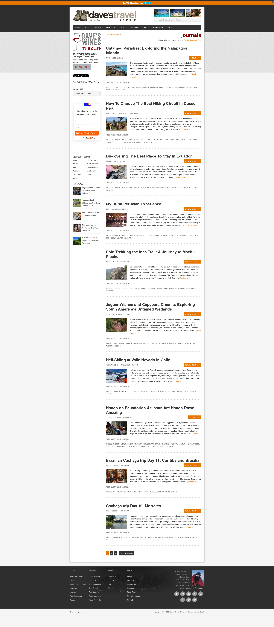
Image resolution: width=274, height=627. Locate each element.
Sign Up (147, 3)
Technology (111, 238)
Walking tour (111, 90)
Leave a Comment (192, 113)
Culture (142, 140)
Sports (109, 394)
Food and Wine (157, 188)
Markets (185, 140)
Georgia (141, 391)
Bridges (155, 343)
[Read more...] (189, 129)
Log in (202, 612)
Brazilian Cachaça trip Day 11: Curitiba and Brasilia (152, 460)
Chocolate (137, 188)
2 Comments (194, 417)
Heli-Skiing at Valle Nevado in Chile (138, 359)
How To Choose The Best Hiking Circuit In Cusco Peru (151, 105)
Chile (135, 391)
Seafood (109, 446)
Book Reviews (94, 576)
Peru (116, 142)
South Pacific (92, 171)
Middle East (91, 160)
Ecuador (154, 87)
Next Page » (129, 553)
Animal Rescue (119, 87)
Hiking (149, 140)
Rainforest (124, 142)
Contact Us (131, 584)
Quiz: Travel (93, 588)
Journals (73, 592)
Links (110, 584)
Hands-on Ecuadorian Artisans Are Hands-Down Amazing (150, 410)
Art (128, 444)
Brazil (148, 343)
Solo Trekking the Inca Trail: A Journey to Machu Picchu (150, 254)
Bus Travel (134, 444)
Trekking (146, 142)
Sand (189, 87)
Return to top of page (77, 612)
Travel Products (95, 600)
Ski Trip (179, 391)
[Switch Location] (95, 124)
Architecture (132, 140)
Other (89, 174)
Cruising (145, 87)
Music (186, 444)
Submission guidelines (192, 40)
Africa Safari (118, 343)
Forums (111, 580)
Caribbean (77, 174)
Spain (196, 235)
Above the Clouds (76, 576)
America (116, 140)
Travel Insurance (95, 596)
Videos (72, 600)
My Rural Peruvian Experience (133, 204)
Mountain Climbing (177, 288)
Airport (116, 492)
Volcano (194, 188)
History (156, 140)
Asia (74, 167)
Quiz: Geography (95, 584)
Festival (174, 444)
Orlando (160, 492)
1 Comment (195, 58)
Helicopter (150, 391)
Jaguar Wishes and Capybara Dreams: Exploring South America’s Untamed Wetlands (150, 307)
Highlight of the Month (78, 584)
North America (162, 391)
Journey (152, 288)
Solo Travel (191, 288)
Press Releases (76, 596)
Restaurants (185, 537)
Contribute (112, 576)
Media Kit (130, 600)
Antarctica (130, 87)
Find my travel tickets (87, 133)
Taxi (147, 446)
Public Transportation (183, 235)
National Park (172, 87)
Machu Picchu (175, 140)
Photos (110, 588)
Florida (178, 343)
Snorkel (195, 87)
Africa (75, 160)
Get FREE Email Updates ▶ (86, 82)
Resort (172, 391)
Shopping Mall (120, 446)
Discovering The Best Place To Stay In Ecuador (149, 156)
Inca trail (164, 140)
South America (123, 82)
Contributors (131, 588)
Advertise (130, 580)
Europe (75, 178)
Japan (181, 444)
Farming (156, 235)
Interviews (73, 588)
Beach (138, 87)
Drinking (122, 288)
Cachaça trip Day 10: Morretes (133, 505)
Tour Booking (94, 592)
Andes (123, 140)
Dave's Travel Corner (105, 16)
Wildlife (121, 90)
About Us (130, 576)
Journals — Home (81, 156)
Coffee (143, 444)
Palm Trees (194, 444)
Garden (168, 188)
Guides (72, 580)
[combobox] (87, 121)
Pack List (92, 580)
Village (120, 238)
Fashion (162, 87)
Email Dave (131, 592)
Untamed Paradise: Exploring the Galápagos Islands (146, 50)
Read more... (199, 588)
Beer (123, 537)
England (162, 343)
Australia (76, 171)
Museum (153, 492)
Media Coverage (133, 596)
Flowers (164, 235)
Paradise (182, 87)
